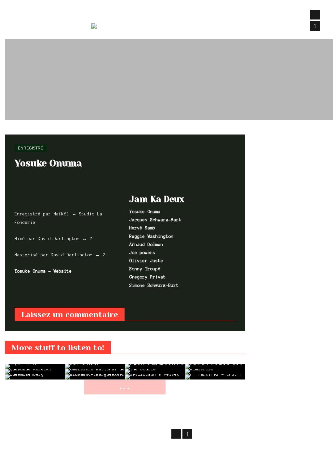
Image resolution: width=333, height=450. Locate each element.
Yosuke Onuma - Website (43, 271)
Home (9, 131)
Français (137, 27)
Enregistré (32, 131)
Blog (159, 15)
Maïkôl (57, 433)
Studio (133, 15)
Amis (239, 15)
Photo (183, 15)
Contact (212, 15)
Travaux (102, 15)
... (125, 386)
